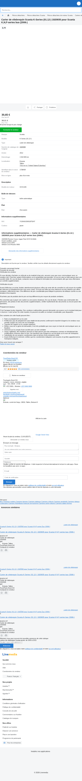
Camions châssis (47, 501)
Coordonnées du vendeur (11, 671)
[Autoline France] (14, 3)
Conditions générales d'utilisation (14, 703)
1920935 (23, 147)
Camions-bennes (22, 501)
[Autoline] (8, 15)
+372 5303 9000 (26, 386)
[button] (79, 3)
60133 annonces (16, 362)
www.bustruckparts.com (11, 392)
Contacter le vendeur (10, 130)
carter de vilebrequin (27, 143)
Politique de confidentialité (11, 707)
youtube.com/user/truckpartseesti (15, 396)
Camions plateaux (34, 501)
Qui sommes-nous (9, 664)
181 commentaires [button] (24, 369)
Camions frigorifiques (15, 503)
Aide (4, 668)
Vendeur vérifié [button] (11, 360)
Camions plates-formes (64, 503)
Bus (1, 501)
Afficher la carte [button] (41, 418)
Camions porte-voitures (47, 503)
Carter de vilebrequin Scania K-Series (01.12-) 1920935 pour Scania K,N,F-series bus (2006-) (37, 532)
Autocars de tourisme (31, 503)
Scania (22, 134)
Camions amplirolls (61, 501)
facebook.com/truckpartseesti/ (13, 394)
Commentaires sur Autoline (12, 714)
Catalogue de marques (10, 718)
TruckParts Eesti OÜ (10, 358)
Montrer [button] (18, 386)
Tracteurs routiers (9, 501)
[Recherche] (79, 10)
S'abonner (6, 646)
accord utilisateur (58, 485)
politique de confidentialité (37, 485)
